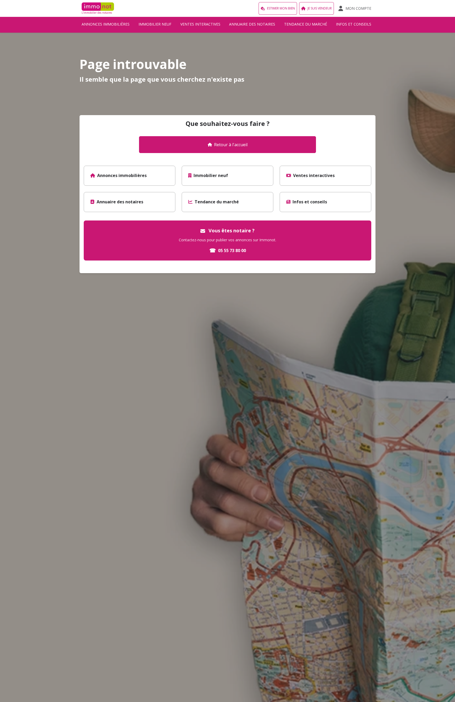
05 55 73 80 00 (227, 250)
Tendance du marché (305, 24)
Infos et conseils (353, 24)
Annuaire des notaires (252, 24)
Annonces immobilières (106, 24)
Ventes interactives (200, 24)
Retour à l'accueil (231, 145)
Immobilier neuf (155, 24)
